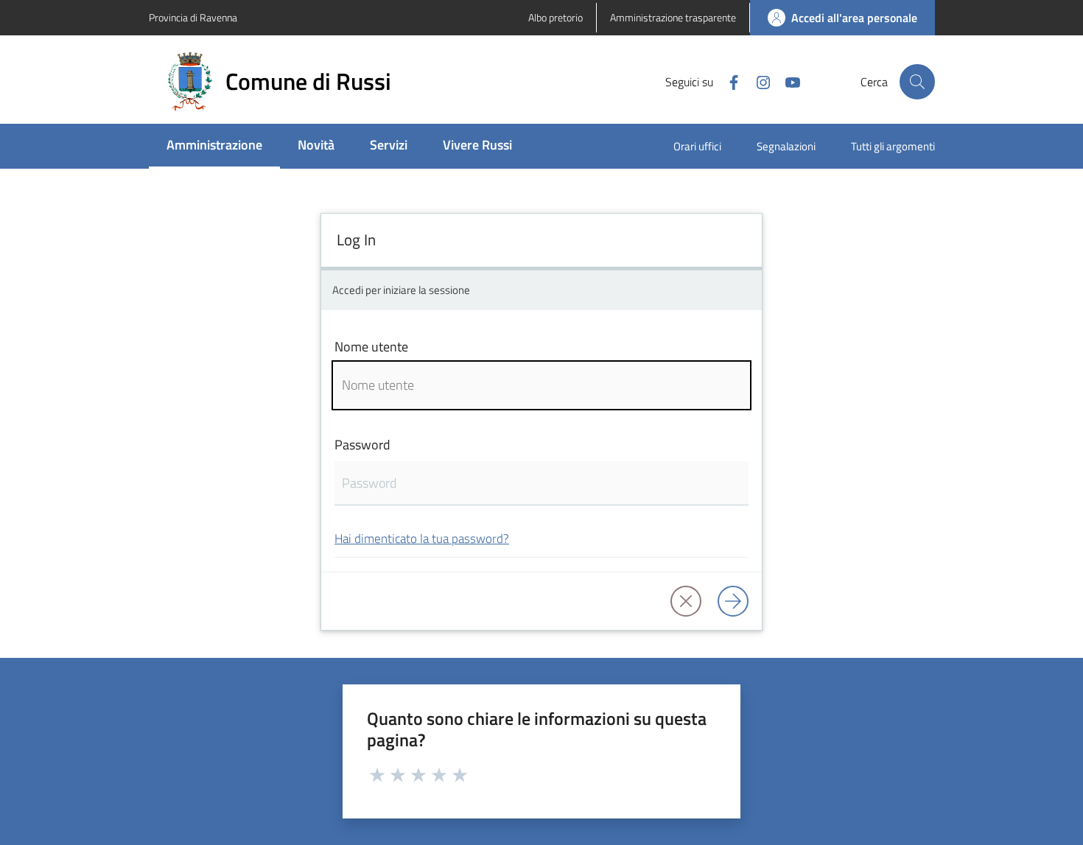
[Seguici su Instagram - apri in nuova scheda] (757, 81)
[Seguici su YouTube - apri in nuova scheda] (787, 81)
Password (362, 445)
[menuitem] (214, 146)
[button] (917, 81)
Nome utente (371, 347)
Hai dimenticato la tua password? (421, 538)
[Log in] (733, 601)
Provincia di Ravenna (193, 17)
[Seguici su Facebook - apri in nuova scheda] (728, 81)
